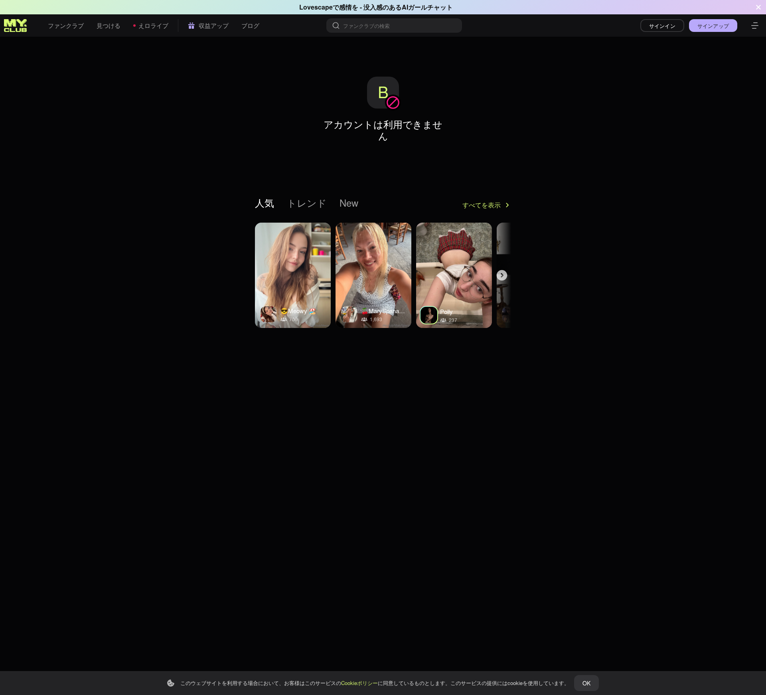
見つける (108, 25)
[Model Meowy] (293, 275)
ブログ (250, 25)
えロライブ (153, 25)
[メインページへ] (15, 25)
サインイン (662, 26)
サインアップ (713, 26)
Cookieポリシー (359, 683)
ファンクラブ (66, 25)
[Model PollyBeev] (454, 275)
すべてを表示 (481, 204)
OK (586, 683)
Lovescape (316, 7)
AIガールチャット (427, 7)
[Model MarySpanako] (373, 275)
